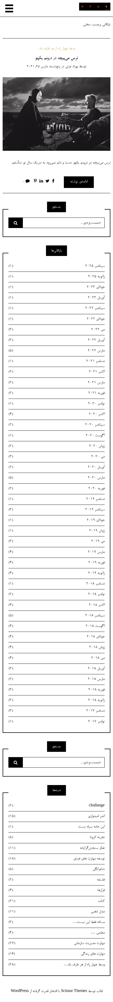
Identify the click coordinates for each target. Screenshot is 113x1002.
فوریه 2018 (56, 690)
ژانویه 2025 (56, 277)
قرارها (56, 890)
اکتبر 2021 (56, 372)
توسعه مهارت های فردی (56, 859)
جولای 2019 (56, 520)
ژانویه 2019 (56, 573)
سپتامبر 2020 (56, 425)
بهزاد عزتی (71, 67)
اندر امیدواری (56, 816)
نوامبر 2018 (56, 594)
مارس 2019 (56, 552)
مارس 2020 (56, 478)
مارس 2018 (56, 679)
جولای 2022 (56, 319)
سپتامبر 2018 (56, 616)
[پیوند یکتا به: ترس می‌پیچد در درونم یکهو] (56, 115)
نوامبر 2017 (56, 722)
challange (56, 806)
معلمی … (56, 933)
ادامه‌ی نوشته (79, 182)
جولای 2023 (56, 287)
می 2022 (56, 330)
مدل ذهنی (56, 912)
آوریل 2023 (56, 298)
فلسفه (56, 880)
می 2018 (56, 658)
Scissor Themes (74, 991)
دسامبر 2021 (56, 361)
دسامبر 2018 (56, 584)
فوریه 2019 (56, 563)
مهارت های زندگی (56, 954)
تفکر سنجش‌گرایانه (56, 848)
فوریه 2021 (56, 393)
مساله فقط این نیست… (56, 922)
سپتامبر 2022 (56, 308)
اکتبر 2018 (56, 605)
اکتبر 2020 (56, 414)
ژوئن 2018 (56, 647)
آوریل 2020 (56, 467)
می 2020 (56, 457)
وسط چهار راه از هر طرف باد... (56, 49)
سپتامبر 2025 (56, 266)
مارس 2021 (56, 383)
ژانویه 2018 (56, 700)
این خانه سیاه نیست (56, 827)
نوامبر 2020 (56, 404)
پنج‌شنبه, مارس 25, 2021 (43, 67)
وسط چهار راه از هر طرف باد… (56, 965)
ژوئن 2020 (56, 446)
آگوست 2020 (56, 436)
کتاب (56, 901)
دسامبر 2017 (56, 711)
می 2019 (56, 541)
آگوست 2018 (56, 626)
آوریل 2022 (56, 340)
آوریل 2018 (56, 669)
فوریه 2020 (56, 489)
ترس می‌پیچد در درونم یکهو (56, 58)
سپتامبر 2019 (56, 510)
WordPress (20, 991)
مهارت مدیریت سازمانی (56, 943)
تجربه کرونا (56, 837)
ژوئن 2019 (56, 531)
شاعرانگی (56, 869)
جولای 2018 (56, 637)
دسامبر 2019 (56, 499)
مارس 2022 (56, 351)
